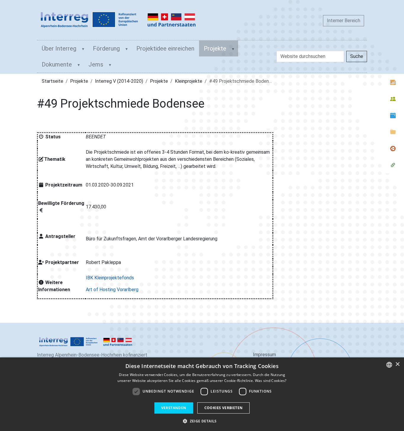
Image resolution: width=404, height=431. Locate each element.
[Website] (118, 20)
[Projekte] (393, 148)
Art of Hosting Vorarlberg (112, 289)
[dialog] (202, 394)
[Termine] (393, 115)
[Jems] (393, 164)
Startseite (52, 81)
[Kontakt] (393, 98)
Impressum (264, 354)
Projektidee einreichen (165, 48)
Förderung (106, 48)
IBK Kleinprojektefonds (110, 278)
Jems (95, 64)
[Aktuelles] (393, 82)
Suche (356, 56)
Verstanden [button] (173, 407)
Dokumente (57, 64)
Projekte (215, 48)
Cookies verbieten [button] (223, 407)
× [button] (397, 364)
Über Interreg (59, 48)
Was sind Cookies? (271, 380)
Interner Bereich (343, 20)
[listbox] (389, 365)
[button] (202, 421)
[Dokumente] (393, 131)
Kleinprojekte (188, 81)
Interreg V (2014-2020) (119, 81)
